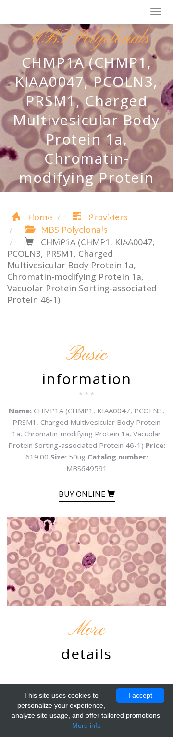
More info (86, 725)
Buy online (83, 494)
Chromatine (52, 12)
